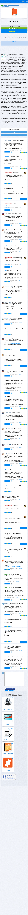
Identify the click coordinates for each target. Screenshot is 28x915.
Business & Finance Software (13, 5)
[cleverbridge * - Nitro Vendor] (24, 575)
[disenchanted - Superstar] (3, 157)
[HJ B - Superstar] (3, 188)
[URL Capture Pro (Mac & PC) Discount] (8, 701)
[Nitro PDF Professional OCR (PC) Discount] (8, 747)
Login (7, 690)
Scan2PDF (8, 724)
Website (14, 43)
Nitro (2, 5)
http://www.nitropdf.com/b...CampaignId (12, 566)
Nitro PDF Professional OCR (8, 754)
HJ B (5, 187)
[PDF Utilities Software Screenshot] (3, 58)
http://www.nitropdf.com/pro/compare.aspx (13, 205)
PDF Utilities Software (5, 6)
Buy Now (14, 28)
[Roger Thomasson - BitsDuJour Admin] (24, 173)
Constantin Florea (8, 548)
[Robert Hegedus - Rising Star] (3, 560)
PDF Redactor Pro (8, 739)
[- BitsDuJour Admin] (24, 329)
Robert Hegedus (7, 560)
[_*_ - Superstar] (3, 214)
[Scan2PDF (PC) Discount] (8, 716)
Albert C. (6, 318)
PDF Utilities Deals (14, 695)
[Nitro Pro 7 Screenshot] (3, 55)
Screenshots (14, 41)
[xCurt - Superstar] (3, 271)
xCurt (5, 270)
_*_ (5, 213)
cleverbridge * (7, 574)
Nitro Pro (8, 770)
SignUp (13, 690)
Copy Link (20, 150)
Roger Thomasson (8, 172)
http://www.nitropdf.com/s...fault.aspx (12, 343)
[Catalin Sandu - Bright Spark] (3, 246)
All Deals (5, 5)
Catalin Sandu (7, 245)
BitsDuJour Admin (7, 180)
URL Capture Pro (8, 709)
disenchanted (7, 156)
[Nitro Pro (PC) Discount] (8, 762)
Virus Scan (14, 44)
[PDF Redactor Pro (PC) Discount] (8, 732)
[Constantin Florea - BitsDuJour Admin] (24, 549)
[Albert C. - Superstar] (3, 319)
